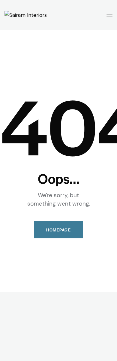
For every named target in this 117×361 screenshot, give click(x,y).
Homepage (58, 230)
